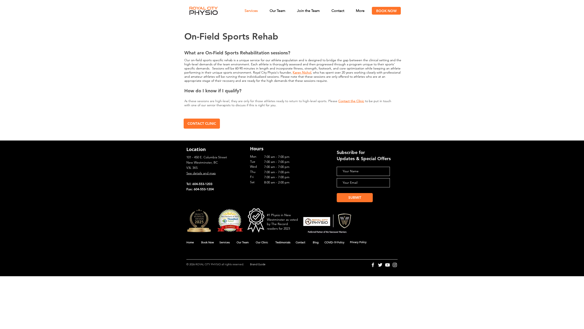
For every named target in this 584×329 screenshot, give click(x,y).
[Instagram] (395, 265)
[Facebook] (373, 265)
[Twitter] (380, 265)
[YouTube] (387, 265)
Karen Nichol (302, 72)
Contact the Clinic (351, 101)
